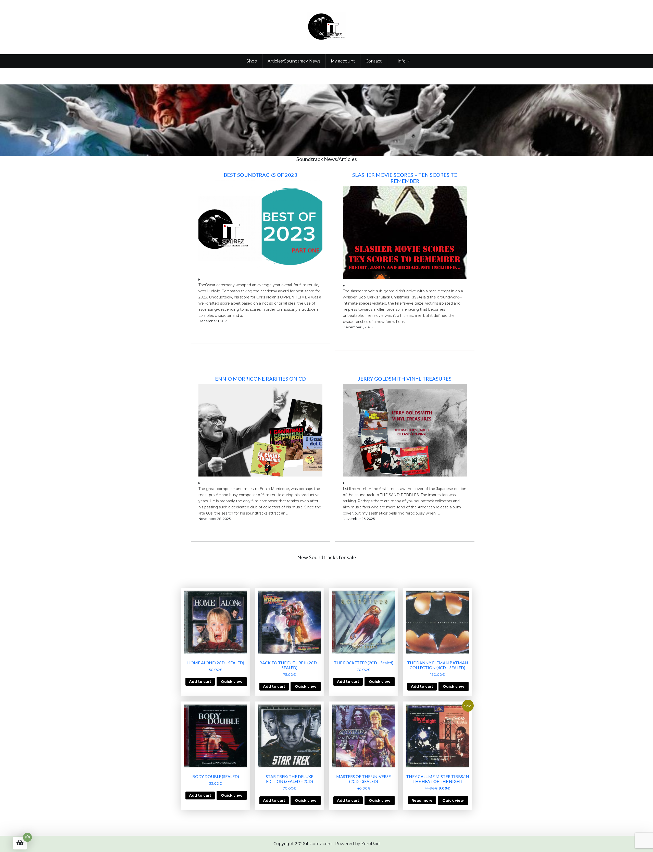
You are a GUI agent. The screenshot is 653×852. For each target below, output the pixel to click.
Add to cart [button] (200, 681)
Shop (251, 61)
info (402, 61)
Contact (374, 61)
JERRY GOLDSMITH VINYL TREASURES (404, 378)
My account (343, 61)
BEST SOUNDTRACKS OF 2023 (260, 175)
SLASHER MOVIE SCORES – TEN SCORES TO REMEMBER (405, 178)
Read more (422, 800)
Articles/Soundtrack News (294, 61)
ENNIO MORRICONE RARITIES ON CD (260, 378)
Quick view (231, 681)
